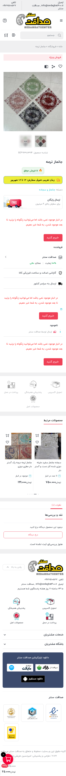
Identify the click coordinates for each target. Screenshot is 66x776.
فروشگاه (52, 46)
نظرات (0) (56, 505)
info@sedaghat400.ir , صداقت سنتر (47, 7)
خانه (60, 46)
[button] (38, 494)
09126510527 (9, 5)
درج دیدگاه (33, 534)
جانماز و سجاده (47, 189)
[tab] (56, 505)
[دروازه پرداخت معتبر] (11, 732)
